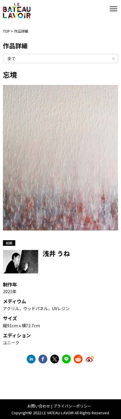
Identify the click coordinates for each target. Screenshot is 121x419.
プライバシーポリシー (72, 406)
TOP (6, 31)
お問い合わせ (38, 406)
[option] (60, 160)
